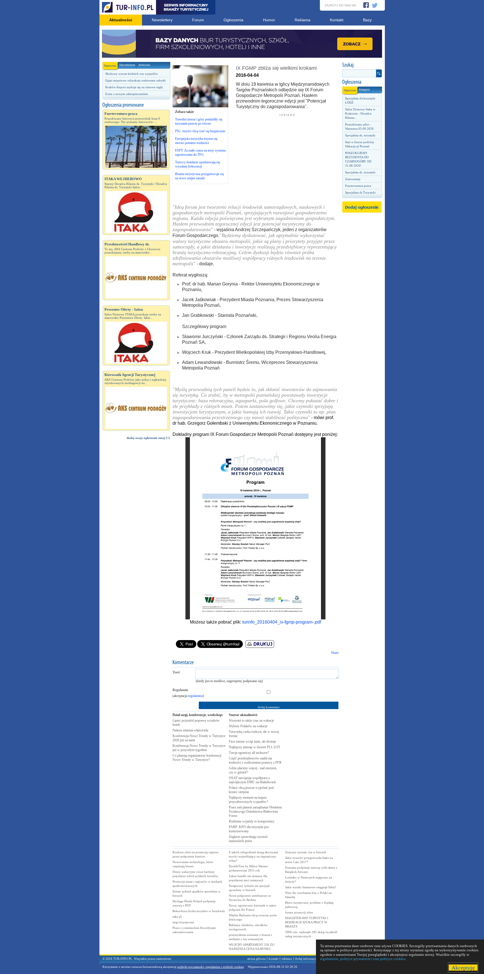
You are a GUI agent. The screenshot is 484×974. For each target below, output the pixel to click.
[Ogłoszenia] (361, 82)
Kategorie (364, 89)
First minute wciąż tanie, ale (252, 741)
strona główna (256, 958)
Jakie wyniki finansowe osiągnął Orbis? (310, 887)
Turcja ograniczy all (249, 753)
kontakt (273, 958)
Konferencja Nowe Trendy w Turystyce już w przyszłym (199, 748)
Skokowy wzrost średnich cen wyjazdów (131, 73)
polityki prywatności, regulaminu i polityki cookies (210, 966)
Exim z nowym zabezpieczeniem (126, 94)
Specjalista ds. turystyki (360, 135)
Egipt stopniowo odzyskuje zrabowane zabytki (135, 80)
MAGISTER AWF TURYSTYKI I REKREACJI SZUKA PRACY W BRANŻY (306, 922)
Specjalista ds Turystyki (360, 192)
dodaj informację (306, 958)
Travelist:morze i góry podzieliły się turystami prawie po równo (198, 121)
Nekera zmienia (190, 730)
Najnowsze (110, 65)
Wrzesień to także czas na (251, 720)
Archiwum (144, 64)
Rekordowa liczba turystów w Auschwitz (199, 911)
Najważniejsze (127, 64)
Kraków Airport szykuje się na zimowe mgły (134, 87)
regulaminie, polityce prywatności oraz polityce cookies (362, 959)
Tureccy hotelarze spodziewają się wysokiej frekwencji (197, 164)
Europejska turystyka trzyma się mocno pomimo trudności (196, 141)
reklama (286, 958)
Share (335, 653)
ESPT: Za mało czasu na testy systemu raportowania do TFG (200, 152)
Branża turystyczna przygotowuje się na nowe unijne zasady (199, 176)
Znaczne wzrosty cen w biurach (305, 852)
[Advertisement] (136, 539)
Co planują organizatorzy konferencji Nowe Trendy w (197, 758)
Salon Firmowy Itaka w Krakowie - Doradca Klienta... (360, 113)
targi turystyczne (183, 922)
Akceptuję (463, 967)
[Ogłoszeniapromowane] (136, 105)
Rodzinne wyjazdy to (251, 821)
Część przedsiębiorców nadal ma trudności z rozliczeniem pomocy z (255, 760)
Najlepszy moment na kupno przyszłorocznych (248, 800)
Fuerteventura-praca (358, 185)
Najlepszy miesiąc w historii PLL (254, 747)
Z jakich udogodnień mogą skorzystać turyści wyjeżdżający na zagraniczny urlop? (253, 856)
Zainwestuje (352, 179)
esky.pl (177, 916)
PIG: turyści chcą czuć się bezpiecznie (200, 131)
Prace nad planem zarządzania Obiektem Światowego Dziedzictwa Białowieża (255, 811)
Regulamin (180, 690)
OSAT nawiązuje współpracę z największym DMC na (252, 780)
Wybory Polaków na (248, 726)
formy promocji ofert (299, 912)
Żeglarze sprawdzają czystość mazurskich (248, 839)
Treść (176, 672)
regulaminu (195, 696)
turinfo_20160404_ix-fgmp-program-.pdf (281, 622)
